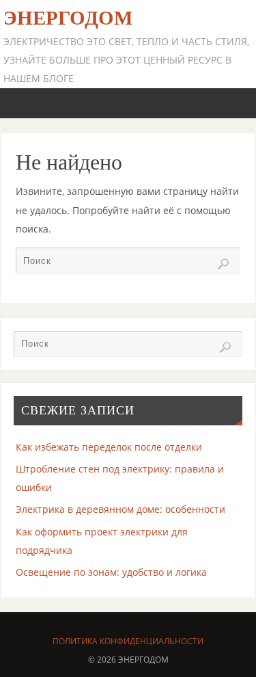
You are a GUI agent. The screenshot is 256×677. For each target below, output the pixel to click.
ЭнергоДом (67, 18)
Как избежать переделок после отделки (109, 446)
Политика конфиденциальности (128, 641)
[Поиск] (223, 264)
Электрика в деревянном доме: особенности (120, 509)
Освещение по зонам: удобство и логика (111, 572)
